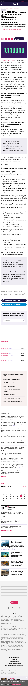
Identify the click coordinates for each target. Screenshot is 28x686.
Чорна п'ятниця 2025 (7, 60)
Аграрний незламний (9, 394)
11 (6, 494)
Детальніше (8, 684)
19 (10, 496)
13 (13, 494)
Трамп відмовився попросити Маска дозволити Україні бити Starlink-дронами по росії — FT (13, 430)
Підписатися (24, 1)
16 (24, 494)
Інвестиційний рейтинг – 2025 (11, 379)
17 (3, 496)
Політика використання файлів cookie (14, 665)
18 (6, 496)
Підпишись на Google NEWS (12, 300)
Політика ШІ (14, 659)
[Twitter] (12, 608)
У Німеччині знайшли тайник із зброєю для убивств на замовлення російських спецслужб (13, 472)
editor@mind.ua (5, 295)
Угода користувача (14, 661)
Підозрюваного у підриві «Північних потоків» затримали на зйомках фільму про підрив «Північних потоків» (13, 424)
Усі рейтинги (5, 404)
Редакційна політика (14, 657)
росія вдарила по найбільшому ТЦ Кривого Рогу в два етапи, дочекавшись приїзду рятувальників (13, 449)
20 (14, 496)
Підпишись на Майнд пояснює (13, 304)
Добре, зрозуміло (16, 684)
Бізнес (7, 8)
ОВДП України (4, 341)
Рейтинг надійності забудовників (12, 401)
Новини (3, 8)
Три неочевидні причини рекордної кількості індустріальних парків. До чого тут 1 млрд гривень (13, 521)
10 (3, 494)
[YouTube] (19, 608)
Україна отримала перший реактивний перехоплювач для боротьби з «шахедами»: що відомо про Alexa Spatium (13, 466)
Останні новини (5, 413)
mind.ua (3, 629)
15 (21, 494)
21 (17, 496)
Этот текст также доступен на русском (11, 29)
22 (21, 496)
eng (4, 1)
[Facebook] (8, 608)
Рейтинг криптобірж (9, 386)
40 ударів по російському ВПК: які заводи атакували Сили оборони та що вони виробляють (12, 573)
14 (17, 494)
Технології (16, 8)
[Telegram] (15, 608)
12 (10, 494)
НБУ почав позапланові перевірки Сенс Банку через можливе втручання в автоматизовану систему (12, 460)
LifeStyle (11, 8)
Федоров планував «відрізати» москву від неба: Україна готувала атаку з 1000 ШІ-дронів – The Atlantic (13, 418)
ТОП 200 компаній (8, 382)
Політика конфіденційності (14, 663)
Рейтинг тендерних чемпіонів (11, 398)
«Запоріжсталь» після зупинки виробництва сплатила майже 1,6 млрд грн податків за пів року (13, 442)
